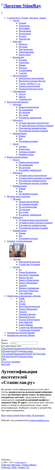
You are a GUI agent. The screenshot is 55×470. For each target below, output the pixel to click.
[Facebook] (7, 348)
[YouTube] (40, 348)
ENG (3, 359)
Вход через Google (10, 415)
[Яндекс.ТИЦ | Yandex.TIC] (15, 467)
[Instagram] (18, 348)
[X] (33, 348)
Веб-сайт (5, 364)
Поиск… (5, 343)
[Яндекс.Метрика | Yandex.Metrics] (18, 465)
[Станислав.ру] (21, 5)
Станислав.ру (20, 462)
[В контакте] (8, 351)
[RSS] (27, 348)
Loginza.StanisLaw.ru (39, 420)
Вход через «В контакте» (32, 415)
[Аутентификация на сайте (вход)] (10, 361)
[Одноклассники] (24, 351)
